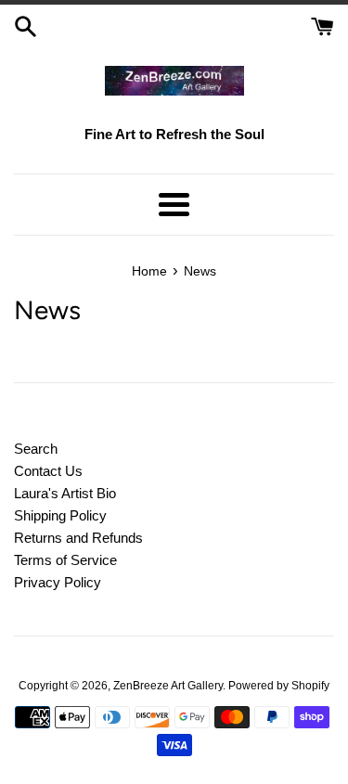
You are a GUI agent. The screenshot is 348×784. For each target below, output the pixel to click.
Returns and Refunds (78, 538)
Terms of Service (65, 560)
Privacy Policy (57, 582)
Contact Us (48, 471)
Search (36, 448)
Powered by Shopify (278, 685)
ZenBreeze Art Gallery (168, 685)
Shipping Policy (60, 515)
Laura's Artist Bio (65, 493)
